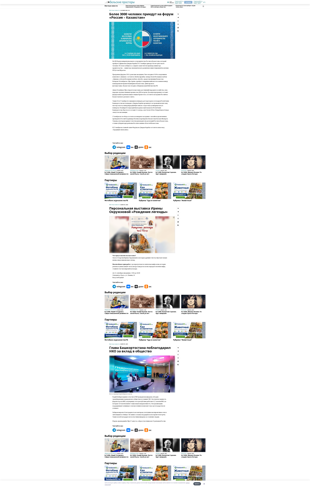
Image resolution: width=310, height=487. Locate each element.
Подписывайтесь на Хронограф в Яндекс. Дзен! (198, 2)
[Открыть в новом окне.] (118, 147)
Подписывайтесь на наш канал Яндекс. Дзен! (179, 2)
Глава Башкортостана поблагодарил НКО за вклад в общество (161, 6)
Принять (197, 483)
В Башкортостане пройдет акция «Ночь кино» (185, 6)
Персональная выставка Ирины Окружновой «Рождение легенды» (136, 6)
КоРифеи (188, 2)
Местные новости (111, 6)
